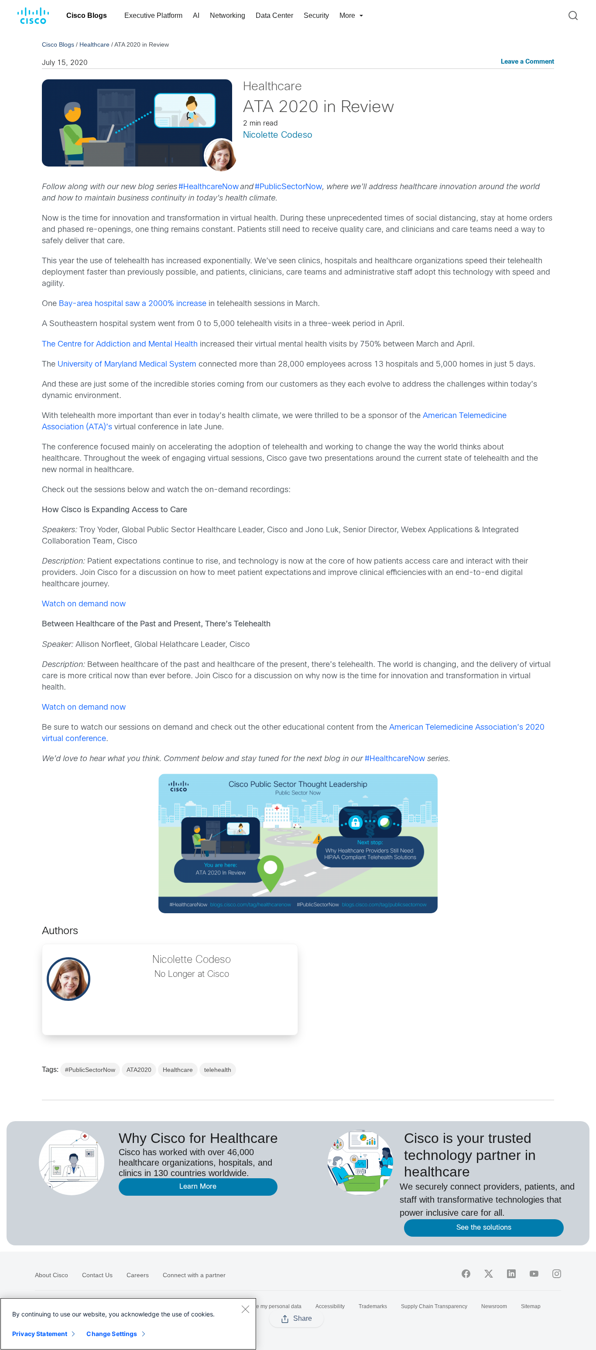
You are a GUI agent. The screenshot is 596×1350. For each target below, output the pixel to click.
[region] (128, 1324)
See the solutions (483, 1227)
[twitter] (488, 1273)
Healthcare (94, 44)
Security (316, 15)
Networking (227, 15)
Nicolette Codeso (277, 135)
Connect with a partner (194, 1275)
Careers (138, 1275)
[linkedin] (511, 1273)
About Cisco (51, 1275)
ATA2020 (139, 1069)
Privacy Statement (39, 1333)
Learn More (197, 1186)
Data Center (274, 15)
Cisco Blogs (86, 15)
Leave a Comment (527, 62)
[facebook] (466, 1273)
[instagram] (556, 1273)
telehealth (217, 1069)
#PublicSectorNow (90, 1069)
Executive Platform (153, 15)
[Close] (245, 1309)
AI (196, 15)
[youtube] (534, 1273)
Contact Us (97, 1275)
